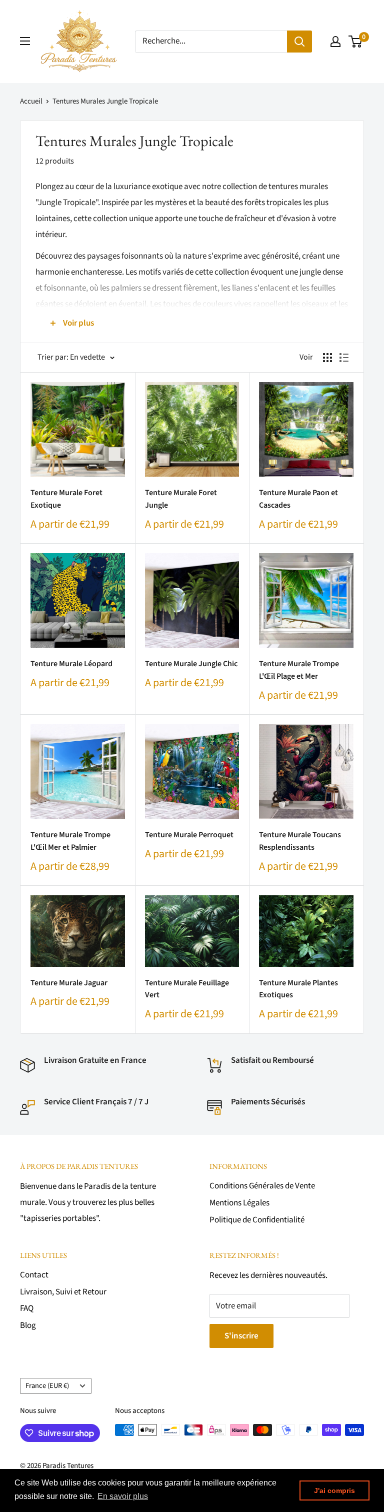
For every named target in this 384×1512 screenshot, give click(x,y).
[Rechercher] (299, 42)
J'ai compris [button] (334, 1490)
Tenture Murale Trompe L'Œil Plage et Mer (299, 670)
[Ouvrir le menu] (25, 41)
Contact (34, 1275)
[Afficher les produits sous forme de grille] (327, 357)
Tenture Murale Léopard (71, 663)
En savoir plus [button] (123, 1496)
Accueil (31, 101)
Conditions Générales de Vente (262, 1186)
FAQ (27, 1308)
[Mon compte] (335, 41)
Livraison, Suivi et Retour (63, 1292)
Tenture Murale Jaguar (69, 982)
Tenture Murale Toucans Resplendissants (300, 841)
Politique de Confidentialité (257, 1220)
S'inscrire (241, 1336)
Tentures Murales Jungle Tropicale (105, 101)
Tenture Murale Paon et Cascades (298, 499)
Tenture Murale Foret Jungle (181, 499)
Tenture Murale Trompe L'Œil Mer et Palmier (70, 841)
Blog (28, 1325)
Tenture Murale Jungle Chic (191, 663)
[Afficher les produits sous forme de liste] (344, 357)
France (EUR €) (47, 1385)
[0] (356, 42)
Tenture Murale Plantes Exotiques (298, 989)
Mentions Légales (240, 1203)
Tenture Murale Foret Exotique (66, 499)
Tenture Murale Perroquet (189, 834)
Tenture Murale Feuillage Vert (187, 989)
